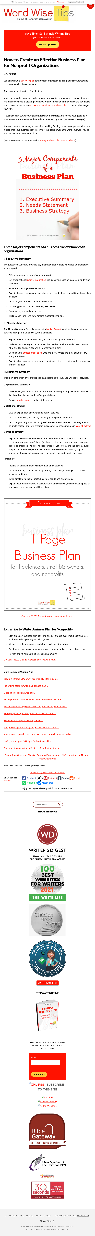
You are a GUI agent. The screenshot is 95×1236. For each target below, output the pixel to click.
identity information (36, 280)
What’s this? (7, 780)
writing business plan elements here (57, 140)
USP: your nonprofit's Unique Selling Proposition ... (29, 741)
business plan (28, 81)
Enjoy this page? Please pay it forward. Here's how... (47, 788)
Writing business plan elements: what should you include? (32, 699)
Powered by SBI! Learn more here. (47, 772)
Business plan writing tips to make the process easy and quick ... (35, 706)
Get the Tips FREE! (47, 45)
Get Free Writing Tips (47, 983)
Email (33, 1057)
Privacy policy (61, 2)
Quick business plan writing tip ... (20, 693)
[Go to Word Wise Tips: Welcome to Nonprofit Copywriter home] (47, 25)
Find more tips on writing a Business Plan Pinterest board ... (33, 748)
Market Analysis (54, 329)
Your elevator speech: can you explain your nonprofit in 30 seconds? (37, 734)
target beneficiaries (32, 353)
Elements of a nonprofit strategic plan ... (23, 720)
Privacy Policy (47, 1221)
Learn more (83, 1216)
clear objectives (83, 426)
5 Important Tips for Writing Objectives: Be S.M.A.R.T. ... (31, 727)
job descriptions (24, 400)
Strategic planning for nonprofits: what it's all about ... (30, 713)
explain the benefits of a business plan (48, 105)
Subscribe (39, 1074)
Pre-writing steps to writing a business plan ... (26, 686)
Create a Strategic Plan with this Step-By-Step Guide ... (31, 679)
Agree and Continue (76, 2)
